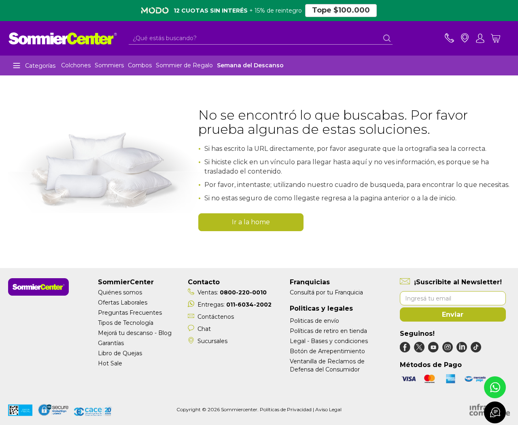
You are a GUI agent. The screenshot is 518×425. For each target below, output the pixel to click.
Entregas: (234, 304)
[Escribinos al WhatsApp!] (495, 387)
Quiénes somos (120, 292)
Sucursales (212, 341)
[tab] (480, 38)
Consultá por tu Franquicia (326, 292)
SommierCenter (126, 282)
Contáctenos (215, 316)
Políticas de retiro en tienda (328, 331)
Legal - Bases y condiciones (329, 341)
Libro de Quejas (120, 353)
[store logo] (62, 38)
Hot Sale (110, 363)
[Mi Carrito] (500, 38)
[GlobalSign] (53, 411)
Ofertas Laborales (122, 302)
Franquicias (310, 282)
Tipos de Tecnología (125, 322)
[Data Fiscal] (20, 411)
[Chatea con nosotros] (495, 412)
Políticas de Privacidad (286, 409)
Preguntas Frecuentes (130, 312)
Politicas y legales (321, 308)
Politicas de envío (314, 320)
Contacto (204, 282)
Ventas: (232, 292)
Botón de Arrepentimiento (327, 351)
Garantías (111, 343)
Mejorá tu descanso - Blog (135, 333)
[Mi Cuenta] (480, 38)
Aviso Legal (328, 409)
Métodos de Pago (431, 365)
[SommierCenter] (38, 293)
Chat (204, 329)
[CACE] (93, 411)
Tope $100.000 (341, 10)
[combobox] (261, 38)
